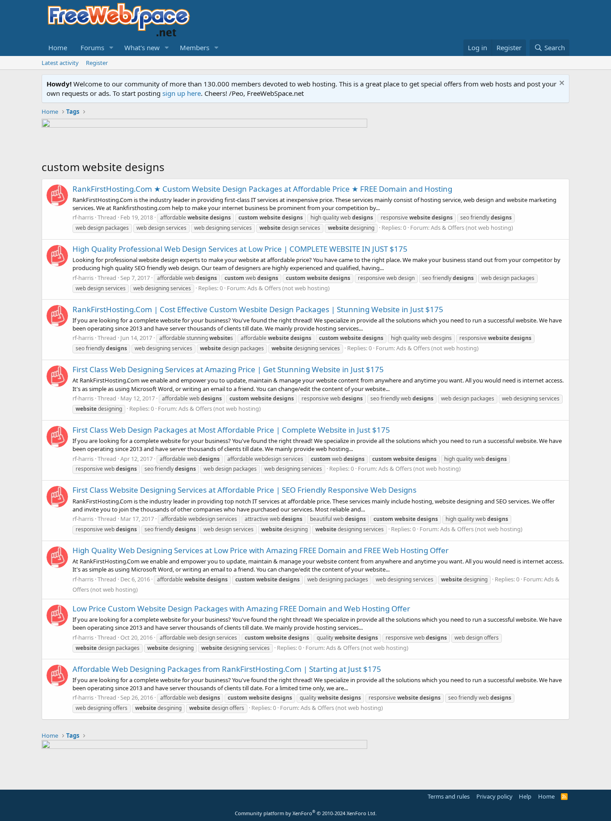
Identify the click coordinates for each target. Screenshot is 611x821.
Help (525, 796)
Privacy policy (494, 796)
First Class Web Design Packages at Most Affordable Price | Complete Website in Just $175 (231, 430)
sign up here (181, 93)
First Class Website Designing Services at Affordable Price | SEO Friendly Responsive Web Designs (244, 490)
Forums (92, 47)
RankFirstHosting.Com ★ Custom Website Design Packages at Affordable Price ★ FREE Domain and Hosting (262, 189)
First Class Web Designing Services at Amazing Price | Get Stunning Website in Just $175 (228, 369)
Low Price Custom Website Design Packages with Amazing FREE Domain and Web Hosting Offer (241, 608)
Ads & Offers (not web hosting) (472, 228)
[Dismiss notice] (560, 84)
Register (97, 63)
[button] (111, 47)
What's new (142, 47)
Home (57, 47)
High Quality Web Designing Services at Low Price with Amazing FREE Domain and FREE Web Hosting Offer (260, 550)
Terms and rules (449, 796)
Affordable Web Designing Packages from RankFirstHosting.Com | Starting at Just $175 (226, 669)
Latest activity (60, 63)
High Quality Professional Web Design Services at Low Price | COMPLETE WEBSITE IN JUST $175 (239, 249)
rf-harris (82, 217)
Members (194, 47)
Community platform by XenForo (306, 813)
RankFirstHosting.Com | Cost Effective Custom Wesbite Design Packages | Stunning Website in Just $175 (257, 309)
